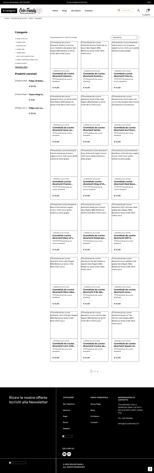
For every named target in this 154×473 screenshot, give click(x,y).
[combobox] (125, 37)
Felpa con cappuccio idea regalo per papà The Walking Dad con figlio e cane (37, 108)
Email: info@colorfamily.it (77, 2)
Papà (65, 416)
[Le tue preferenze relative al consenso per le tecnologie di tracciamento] (150, 469)
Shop (93, 410)
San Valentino (69, 404)
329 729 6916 (25, 2)
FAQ (149, 2)
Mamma (66, 410)
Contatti (94, 422)
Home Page (96, 404)
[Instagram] (69, 454)
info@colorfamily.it (128, 424)
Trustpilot (146, 15)
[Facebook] (64, 454)
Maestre (66, 428)
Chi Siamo (95, 416)
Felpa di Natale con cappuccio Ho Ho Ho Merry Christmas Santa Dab (37, 81)
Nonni (65, 422)
